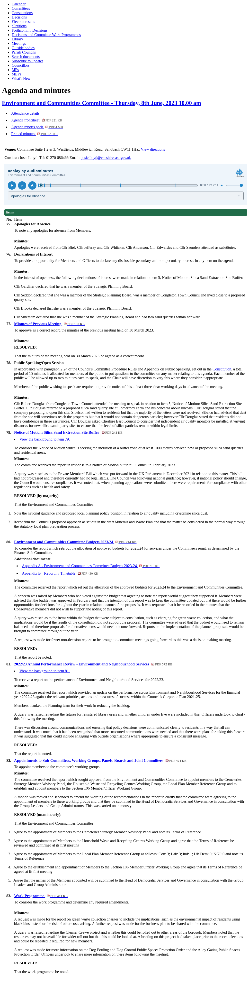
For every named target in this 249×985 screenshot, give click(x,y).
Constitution (222, 369)
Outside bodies (23, 48)
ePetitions (19, 26)
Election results (23, 21)
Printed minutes (34, 134)
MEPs (16, 74)
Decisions (19, 17)
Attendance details (25, 113)
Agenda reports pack (37, 127)
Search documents (26, 57)
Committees (21, 8)
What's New (21, 78)
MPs (15, 70)
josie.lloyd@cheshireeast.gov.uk (106, 158)
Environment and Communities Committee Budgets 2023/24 (75, 542)
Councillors (20, 65)
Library (17, 39)
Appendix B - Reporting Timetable (60, 573)
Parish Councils (24, 52)
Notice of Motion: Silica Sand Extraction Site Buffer (68, 432)
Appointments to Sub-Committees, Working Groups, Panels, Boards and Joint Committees (100, 760)
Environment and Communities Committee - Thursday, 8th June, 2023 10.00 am (101, 103)
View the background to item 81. (44, 671)
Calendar (19, 4)
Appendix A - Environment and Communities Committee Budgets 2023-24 (91, 566)
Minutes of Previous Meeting (49, 324)
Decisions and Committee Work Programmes (46, 35)
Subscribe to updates (27, 61)
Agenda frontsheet (36, 120)
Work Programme (41, 896)
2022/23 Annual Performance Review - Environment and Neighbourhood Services (93, 664)
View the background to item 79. (44, 439)
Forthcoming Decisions (29, 30)
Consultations (22, 13)
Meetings (19, 43)
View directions (153, 149)
